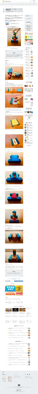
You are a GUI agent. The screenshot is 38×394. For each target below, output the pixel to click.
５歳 (10, 298)
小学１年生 (15, 298)
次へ (18, 281)
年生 (18, 2)
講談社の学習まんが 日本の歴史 (17, 376)
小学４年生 (10, 299)
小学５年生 (13, 299)
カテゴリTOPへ (14, 302)
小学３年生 (7, 299)
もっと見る (29, 78)
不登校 (30, 26)
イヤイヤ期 (31, 28)
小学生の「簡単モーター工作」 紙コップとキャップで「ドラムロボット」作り (18, 302)
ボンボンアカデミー (15, 374)
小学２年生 (19, 298)
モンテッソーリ (29, 29)
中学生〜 (19, 299)
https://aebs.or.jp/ (19, 388)
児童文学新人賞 (29, 30)
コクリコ (28, 120)
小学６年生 (17, 299)
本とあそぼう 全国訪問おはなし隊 (17, 377)
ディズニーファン (15, 375)
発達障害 (28, 26)
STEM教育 (7, 297)
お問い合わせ (26, 376)
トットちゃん (29, 27)
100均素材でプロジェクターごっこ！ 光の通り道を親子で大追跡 (10, 302)
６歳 (12, 298)
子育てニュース (27, 28)
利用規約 (28, 376)
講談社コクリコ (32, 116)
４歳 (8, 298)
